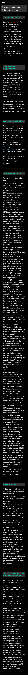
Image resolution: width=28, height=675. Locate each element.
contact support (9, 149)
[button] (26, 2)
